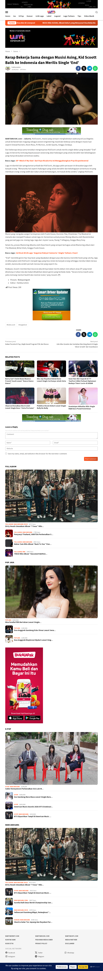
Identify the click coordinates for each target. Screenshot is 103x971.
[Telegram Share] (89, 68)
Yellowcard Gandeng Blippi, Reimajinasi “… (32, 912)
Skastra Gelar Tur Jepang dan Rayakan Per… (33, 922)
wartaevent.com (12, 936)
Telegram (41, 956)
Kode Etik (9, 943)
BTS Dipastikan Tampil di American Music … (32, 816)
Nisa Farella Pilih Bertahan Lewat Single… (23, 622)
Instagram (11, 956)
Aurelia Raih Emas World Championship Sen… (33, 902)
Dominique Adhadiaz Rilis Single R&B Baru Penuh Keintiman (82, 407)
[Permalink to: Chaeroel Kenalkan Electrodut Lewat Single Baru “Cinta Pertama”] (19, 396)
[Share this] (78, 68)
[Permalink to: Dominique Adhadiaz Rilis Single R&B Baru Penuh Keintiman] (83, 396)
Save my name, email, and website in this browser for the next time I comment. (37, 454)
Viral (26, 900)
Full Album (9, 524)
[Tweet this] (83, 68)
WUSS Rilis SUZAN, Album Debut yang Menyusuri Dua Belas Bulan (41, 23)
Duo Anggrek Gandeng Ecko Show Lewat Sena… (35, 630)
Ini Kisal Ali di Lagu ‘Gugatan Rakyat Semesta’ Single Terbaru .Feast (47, 253)
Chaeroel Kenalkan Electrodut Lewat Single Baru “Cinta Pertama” (19, 407)
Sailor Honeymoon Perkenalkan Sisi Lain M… (24, 789)
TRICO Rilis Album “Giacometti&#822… (30, 554)
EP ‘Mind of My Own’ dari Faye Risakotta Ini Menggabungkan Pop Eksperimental (52, 160)
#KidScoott (11, 325)
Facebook (11, 953)
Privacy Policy (41, 943)
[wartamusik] (51, 12)
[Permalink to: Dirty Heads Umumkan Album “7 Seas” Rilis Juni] (51, 496)
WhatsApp (70, 953)
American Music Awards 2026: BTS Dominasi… (33, 807)
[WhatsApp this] (95, 68)
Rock (26, 524)
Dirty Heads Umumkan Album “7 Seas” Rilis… (24, 526)
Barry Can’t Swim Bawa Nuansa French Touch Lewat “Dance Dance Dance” (19, 381)
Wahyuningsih (24, 280)
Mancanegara (18, 524)
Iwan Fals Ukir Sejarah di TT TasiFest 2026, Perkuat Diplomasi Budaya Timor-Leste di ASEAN (82, 381)
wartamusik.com (42, 936)
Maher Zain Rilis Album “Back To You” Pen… (33, 544)
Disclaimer (69, 943)
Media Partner (71, 940)
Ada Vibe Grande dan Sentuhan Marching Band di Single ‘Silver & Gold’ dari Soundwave (77, 344)
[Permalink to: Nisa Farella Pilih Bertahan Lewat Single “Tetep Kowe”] (51, 591)
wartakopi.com (71, 936)
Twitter (40, 953)
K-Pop (7, 787)
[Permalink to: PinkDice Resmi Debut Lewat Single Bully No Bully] (51, 396)
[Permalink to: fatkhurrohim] (7, 68)
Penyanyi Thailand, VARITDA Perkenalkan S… (33, 534)
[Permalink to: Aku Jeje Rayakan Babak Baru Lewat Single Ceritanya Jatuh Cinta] (51, 369)
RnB (23, 552)
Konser (16, 920)
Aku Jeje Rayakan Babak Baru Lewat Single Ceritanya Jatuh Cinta (51, 380)
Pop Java (8, 620)
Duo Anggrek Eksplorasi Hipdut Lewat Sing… (33, 640)
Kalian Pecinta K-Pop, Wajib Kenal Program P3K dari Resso (27, 342)
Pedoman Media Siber (44, 940)
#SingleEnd (22, 325)
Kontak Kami (10, 940)
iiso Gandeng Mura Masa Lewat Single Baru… (33, 797)
